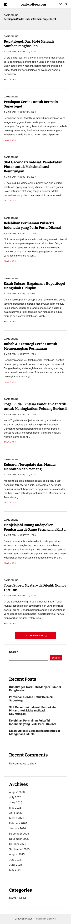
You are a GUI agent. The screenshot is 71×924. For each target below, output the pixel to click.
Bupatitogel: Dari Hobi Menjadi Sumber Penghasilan (29, 43)
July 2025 (15, 859)
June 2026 (15, 802)
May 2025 (15, 870)
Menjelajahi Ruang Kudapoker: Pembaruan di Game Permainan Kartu (35, 527)
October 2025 (17, 844)
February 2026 (18, 823)
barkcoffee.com (33, 4)
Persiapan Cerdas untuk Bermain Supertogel (30, 19)
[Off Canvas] (5, 4)
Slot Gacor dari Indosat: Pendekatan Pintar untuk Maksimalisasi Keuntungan (33, 166)
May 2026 (15, 807)
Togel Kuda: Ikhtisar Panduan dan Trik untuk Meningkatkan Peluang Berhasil (35, 406)
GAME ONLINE (11, 15)
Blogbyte (51, 918)
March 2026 (16, 818)
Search (13, 651)
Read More (10, 79)
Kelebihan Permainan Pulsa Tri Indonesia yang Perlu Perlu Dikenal (32, 722)
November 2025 (19, 838)
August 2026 (17, 792)
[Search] (66, 4)
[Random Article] (60, 4)
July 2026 (15, 797)
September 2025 (19, 849)
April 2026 (15, 812)
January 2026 (17, 828)
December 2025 (19, 833)
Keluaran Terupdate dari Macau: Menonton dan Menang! (30, 466)
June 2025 (15, 864)
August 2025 (17, 854)
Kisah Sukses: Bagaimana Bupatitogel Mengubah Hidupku (34, 732)
